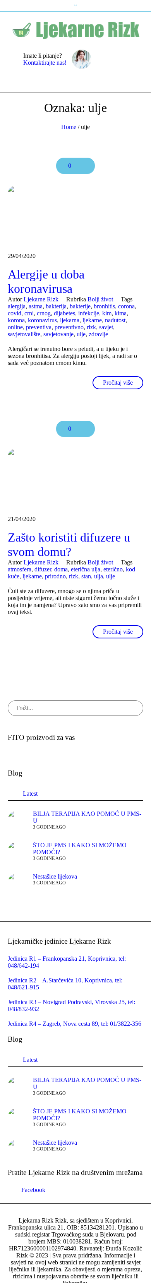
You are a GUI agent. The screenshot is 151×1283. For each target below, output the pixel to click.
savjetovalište (24, 334)
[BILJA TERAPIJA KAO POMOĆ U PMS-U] (17, 819)
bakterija (56, 306)
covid (14, 313)
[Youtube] (124, 59)
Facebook (33, 1190)
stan (86, 576)
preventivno (69, 327)
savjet (106, 327)
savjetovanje (58, 334)
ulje (81, 334)
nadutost (115, 320)
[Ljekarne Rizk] (76, 28)
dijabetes (64, 313)
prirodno (55, 576)
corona (126, 306)
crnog (44, 313)
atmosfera (19, 569)
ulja (98, 576)
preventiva (38, 327)
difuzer (42, 569)
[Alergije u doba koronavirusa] (75, 215)
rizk (91, 327)
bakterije (80, 306)
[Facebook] (112, 59)
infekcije (88, 313)
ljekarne (92, 320)
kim (107, 313)
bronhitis (104, 306)
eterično (113, 569)
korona (16, 320)
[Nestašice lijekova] (17, 882)
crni (29, 313)
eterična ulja (85, 569)
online (15, 327)
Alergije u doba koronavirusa (46, 281)
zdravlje (98, 334)
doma (61, 569)
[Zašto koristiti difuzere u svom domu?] (75, 478)
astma (36, 306)
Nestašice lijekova (55, 876)
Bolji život (100, 299)
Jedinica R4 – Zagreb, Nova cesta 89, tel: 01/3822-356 (74, 1023)
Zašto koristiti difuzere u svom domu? (69, 544)
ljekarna (69, 320)
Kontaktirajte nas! (45, 62)
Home (68, 127)
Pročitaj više (118, 382)
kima (121, 313)
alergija (17, 306)
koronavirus (42, 320)
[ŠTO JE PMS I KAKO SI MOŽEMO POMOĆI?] (17, 850)
